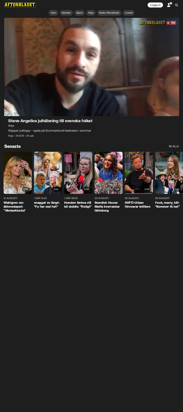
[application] (91, 67)
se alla (174, 146)
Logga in (155, 5)
